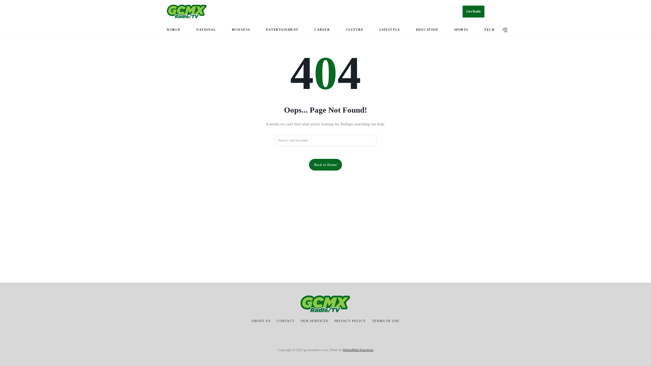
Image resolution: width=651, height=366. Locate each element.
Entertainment (282, 30)
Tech (489, 30)
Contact (286, 321)
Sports (461, 30)
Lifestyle (389, 30)
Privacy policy (350, 321)
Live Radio (473, 11)
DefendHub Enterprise (358, 350)
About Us (261, 321)
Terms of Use (386, 321)
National (206, 30)
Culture (355, 30)
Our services (314, 321)
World (174, 30)
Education (427, 30)
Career (322, 30)
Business (241, 30)
